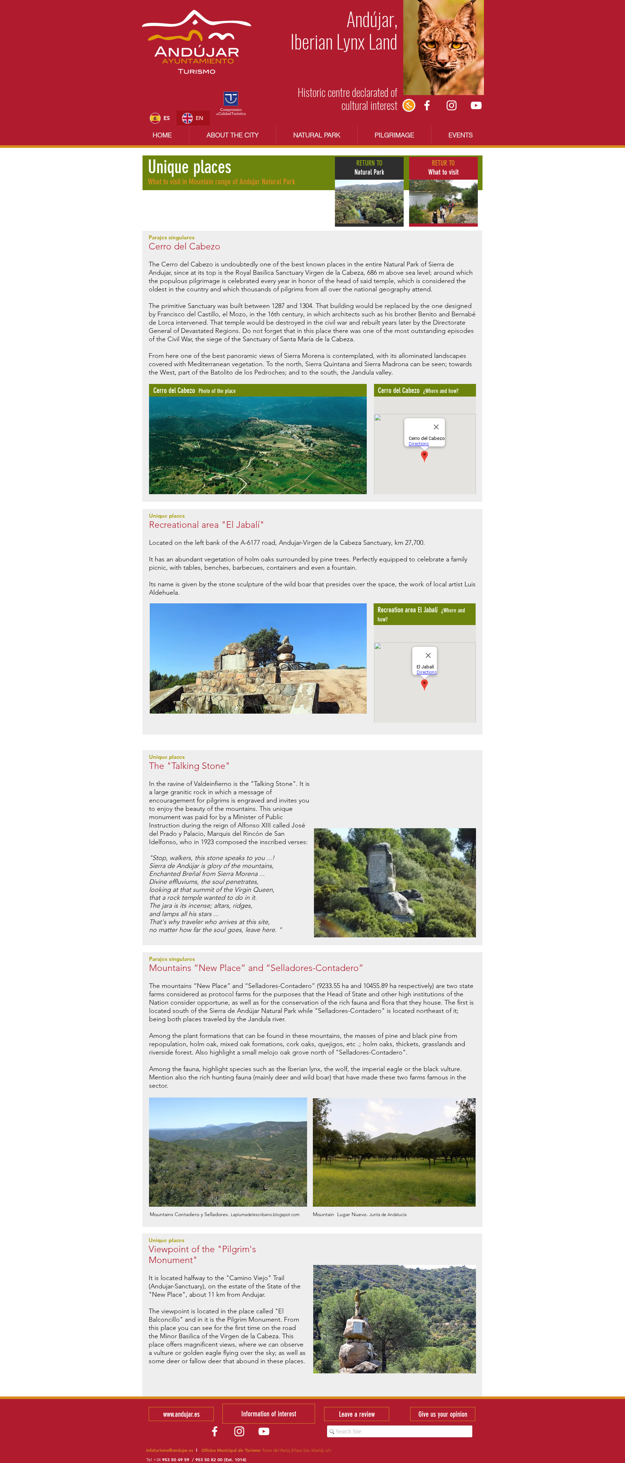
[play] (352, 488)
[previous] (164, 451)
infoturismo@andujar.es (169, 1450)
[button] (258, 445)
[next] (351, 451)
